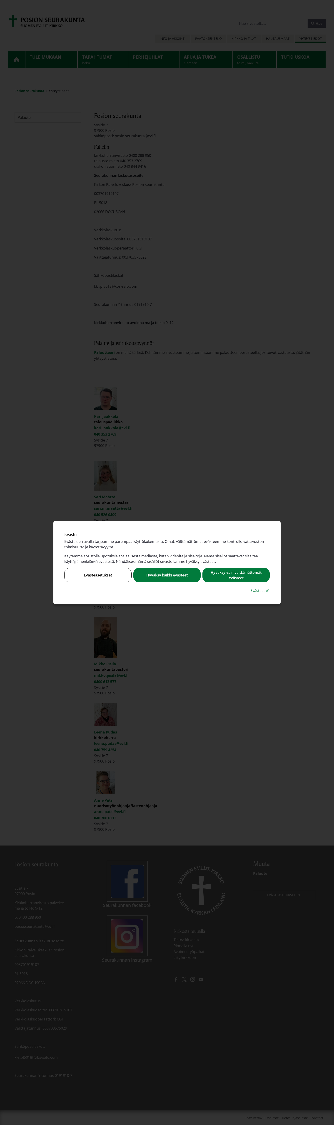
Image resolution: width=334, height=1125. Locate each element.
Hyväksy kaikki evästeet (167, 575)
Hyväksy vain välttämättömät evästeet (236, 575)
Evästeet (260, 590)
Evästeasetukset (98, 575)
